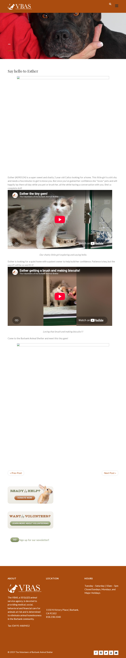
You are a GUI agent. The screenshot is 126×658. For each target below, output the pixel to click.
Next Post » (110, 473)
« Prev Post (16, 473)
